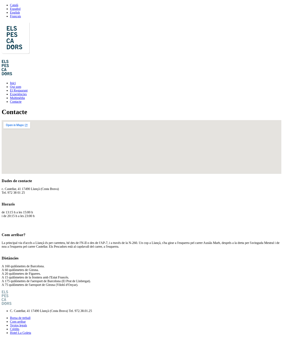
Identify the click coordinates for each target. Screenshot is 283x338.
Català (14, 5)
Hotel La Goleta (20, 332)
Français (15, 16)
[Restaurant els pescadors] (16, 51)
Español (15, 9)
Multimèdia (17, 98)
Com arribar (18, 321)
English (15, 12)
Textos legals (18, 325)
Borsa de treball (20, 318)
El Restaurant (19, 90)
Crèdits (14, 329)
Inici (13, 83)
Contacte (16, 101)
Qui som (15, 86)
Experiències (18, 94)
